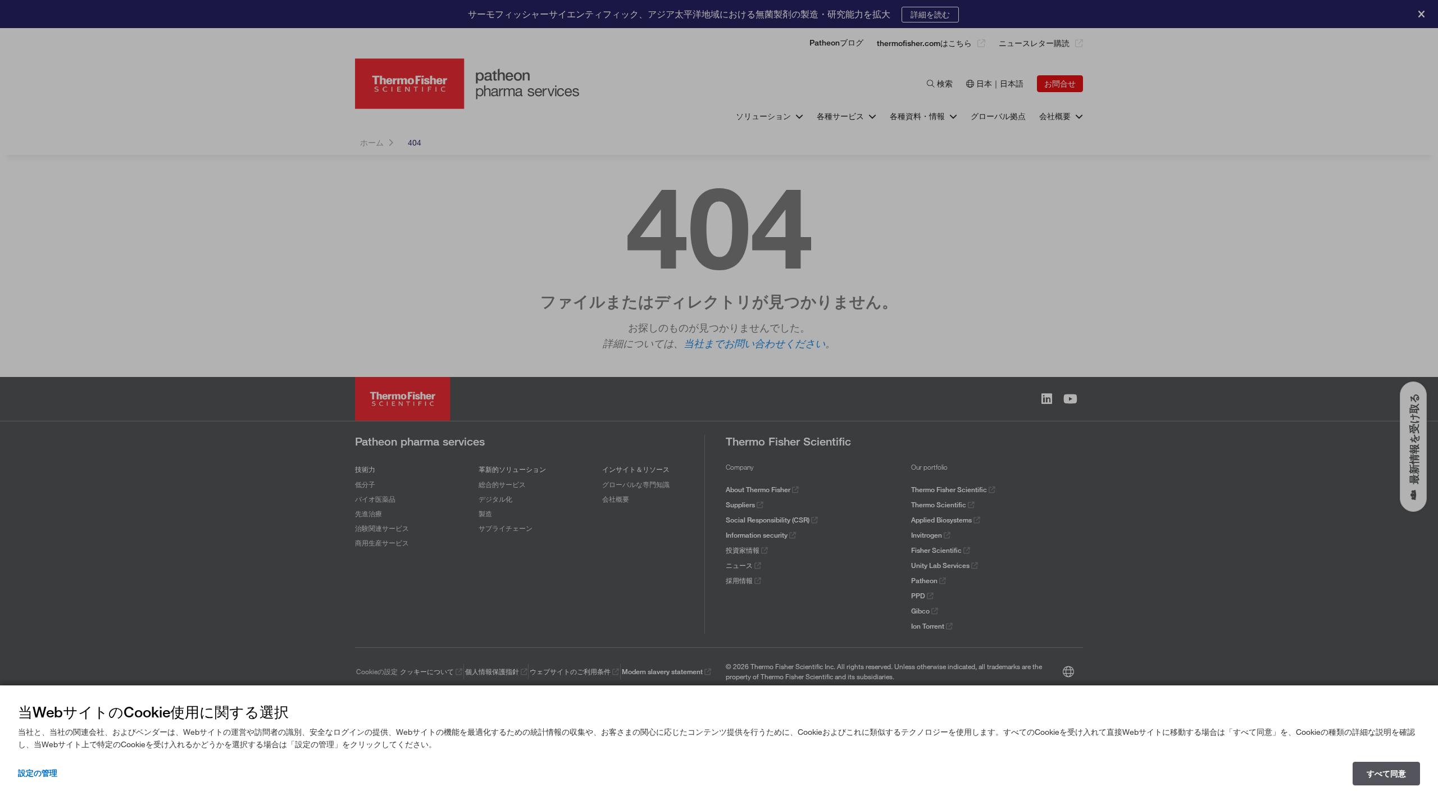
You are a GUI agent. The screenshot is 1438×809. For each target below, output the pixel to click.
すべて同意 (1386, 774)
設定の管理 (37, 773)
